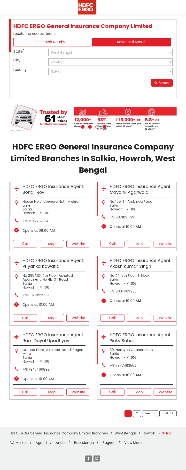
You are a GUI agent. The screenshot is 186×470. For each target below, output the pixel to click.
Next (148, 413)
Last (165, 413)
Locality (20, 70)
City (16, 60)
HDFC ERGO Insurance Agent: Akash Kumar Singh (140, 263)
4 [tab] (104, 126)
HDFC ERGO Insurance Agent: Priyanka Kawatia (53, 263)
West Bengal (125, 433)
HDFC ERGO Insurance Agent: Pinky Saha (140, 337)
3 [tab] (96, 126)
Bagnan (109, 443)
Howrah (148, 433)
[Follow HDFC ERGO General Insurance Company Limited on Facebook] (89, 459)
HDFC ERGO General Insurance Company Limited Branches (59, 433)
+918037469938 (123, 291)
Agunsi (41, 443)
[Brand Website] (97, 459)
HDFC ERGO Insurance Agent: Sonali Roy (53, 189)
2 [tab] (89, 126)
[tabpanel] (93, 117)
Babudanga (84, 443)
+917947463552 (123, 365)
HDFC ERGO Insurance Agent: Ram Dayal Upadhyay (53, 337)
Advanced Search (132, 42)
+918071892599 (36, 295)
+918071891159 (122, 217)
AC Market (18, 443)
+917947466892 (36, 369)
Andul (60, 443)
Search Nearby (52, 42)
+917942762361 (35, 221)
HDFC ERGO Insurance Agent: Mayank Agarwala (140, 189)
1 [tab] (82, 126)
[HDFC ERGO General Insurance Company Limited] (87, 7)
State (18, 51)
